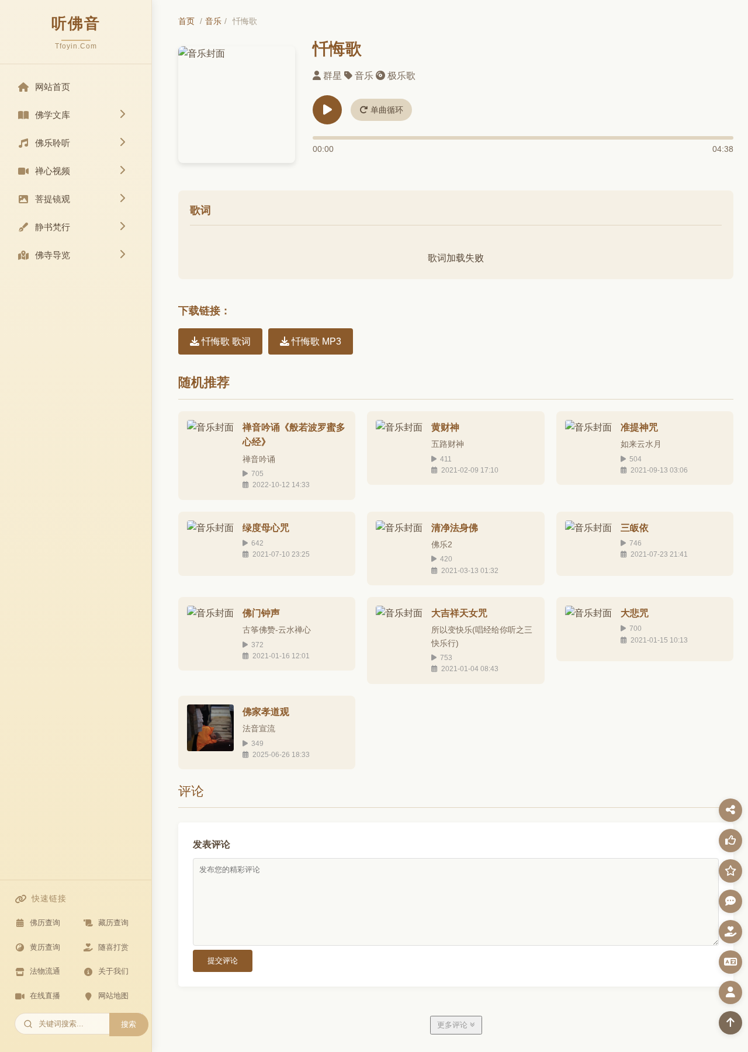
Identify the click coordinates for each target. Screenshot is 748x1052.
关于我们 (113, 971)
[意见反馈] (730, 901)
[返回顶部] (730, 1022)
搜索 (128, 1024)
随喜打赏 (113, 947)
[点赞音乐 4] (730, 840)
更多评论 (453, 1024)
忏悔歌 (337, 49)
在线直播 (45, 995)
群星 (332, 76)
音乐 (213, 21)
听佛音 (76, 23)
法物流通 (45, 971)
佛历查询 (45, 922)
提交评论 (222, 960)
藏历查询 (113, 922)
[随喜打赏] (730, 931)
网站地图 (113, 995)
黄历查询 (45, 947)
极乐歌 (401, 76)
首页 (186, 21)
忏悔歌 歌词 (225, 341)
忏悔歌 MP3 (315, 341)
